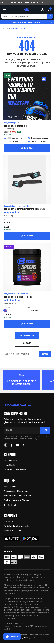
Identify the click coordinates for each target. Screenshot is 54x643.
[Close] (51, 22)
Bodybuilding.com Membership (15, 125)
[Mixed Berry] (5, 310)
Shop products (27, 335)
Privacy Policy (9, 439)
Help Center (10, 465)
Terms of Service (25, 439)
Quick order (27, 147)
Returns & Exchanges (15, 469)
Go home (27, 343)
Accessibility (10, 460)
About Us (8, 521)
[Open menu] (4, 9)
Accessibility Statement (16, 490)
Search (45, 353)
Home (5, 28)
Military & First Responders (17, 495)
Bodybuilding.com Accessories (17, 206)
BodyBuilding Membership (17, 526)
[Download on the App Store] (12, 538)
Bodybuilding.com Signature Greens (18, 296)
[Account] (42, 9)
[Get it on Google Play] (30, 538)
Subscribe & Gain (12, 530)
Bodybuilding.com (11, 123)
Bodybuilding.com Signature (16, 294)
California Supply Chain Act (18, 500)
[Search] (50, 16)
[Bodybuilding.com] (27, 9)
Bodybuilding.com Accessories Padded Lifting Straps (24, 209)
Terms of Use (11, 504)
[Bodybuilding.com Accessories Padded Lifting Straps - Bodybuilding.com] (27, 179)
